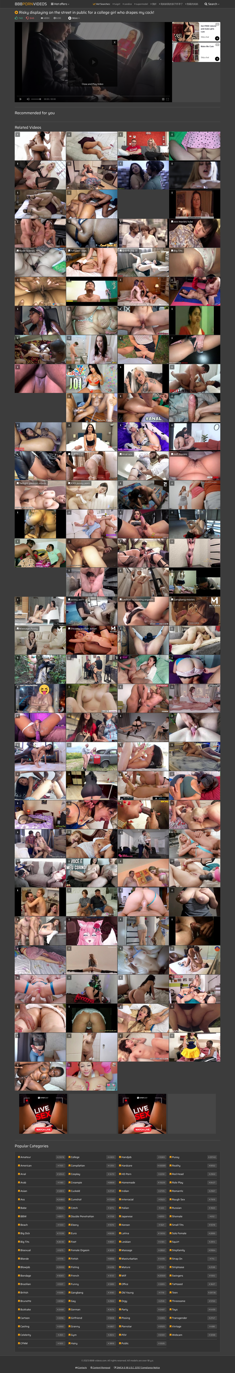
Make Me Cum (207, 46)
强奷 (154, 4)
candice (128, 4)
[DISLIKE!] (27, 18)
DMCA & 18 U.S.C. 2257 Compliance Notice (138, 1367)
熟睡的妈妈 (192, 4)
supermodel (141, 4)
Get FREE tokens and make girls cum (209, 29)
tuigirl (117, 4)
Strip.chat (205, 37)
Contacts (82, 1367)
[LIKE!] (16, 18)
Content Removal (101, 1367)
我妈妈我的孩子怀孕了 (171, 4)
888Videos (31, 4)
